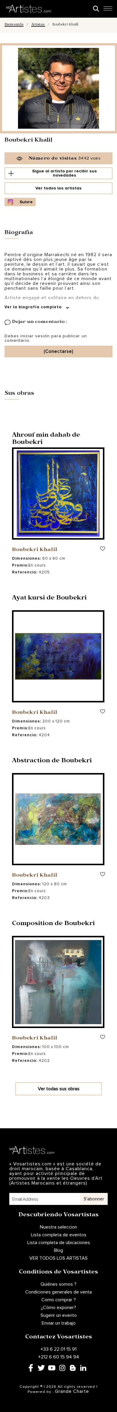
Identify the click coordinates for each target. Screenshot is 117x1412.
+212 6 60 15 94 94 (58, 1357)
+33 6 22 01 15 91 (58, 1349)
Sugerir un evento (58, 1315)
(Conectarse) (59, 351)
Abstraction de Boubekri (52, 761)
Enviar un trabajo (59, 1323)
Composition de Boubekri (53, 924)
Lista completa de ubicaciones (58, 1242)
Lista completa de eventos (58, 1234)
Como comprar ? (58, 1299)
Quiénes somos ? (58, 1284)
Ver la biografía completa (33, 307)
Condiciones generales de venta (58, 1292)
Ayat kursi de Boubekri (49, 598)
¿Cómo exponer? (58, 1307)
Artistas (38, 25)
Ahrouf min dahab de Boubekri (46, 439)
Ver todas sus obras (59, 1088)
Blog (58, 1250)
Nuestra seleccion (58, 1227)
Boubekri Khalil (34, 550)
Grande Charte (72, 1391)
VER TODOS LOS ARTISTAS (58, 1258)
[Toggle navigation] (107, 10)
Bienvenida (13, 25)
